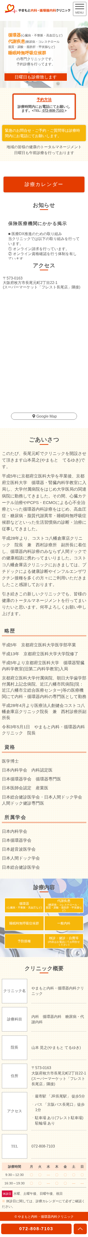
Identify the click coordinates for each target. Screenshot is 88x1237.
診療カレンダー (44, 184)
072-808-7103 (53, 110)
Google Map (46, 416)
